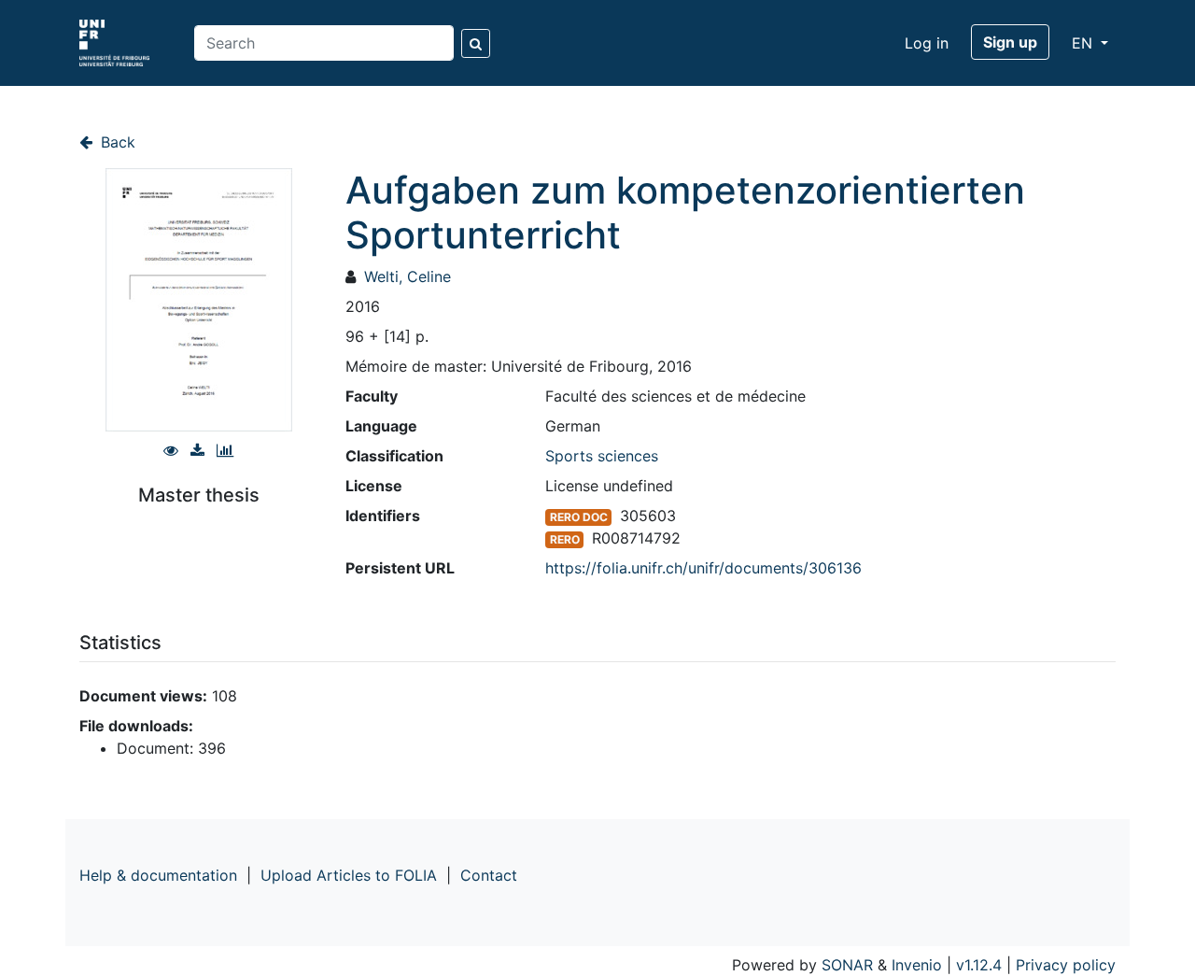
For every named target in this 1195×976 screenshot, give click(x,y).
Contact (488, 875)
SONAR (847, 964)
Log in (927, 43)
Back (115, 142)
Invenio (917, 964)
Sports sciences (601, 455)
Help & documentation (158, 875)
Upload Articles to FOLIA (348, 875)
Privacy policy (1066, 964)
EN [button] (1084, 43)
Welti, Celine (407, 276)
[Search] (475, 43)
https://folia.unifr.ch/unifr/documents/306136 (703, 568)
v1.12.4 (979, 964)
